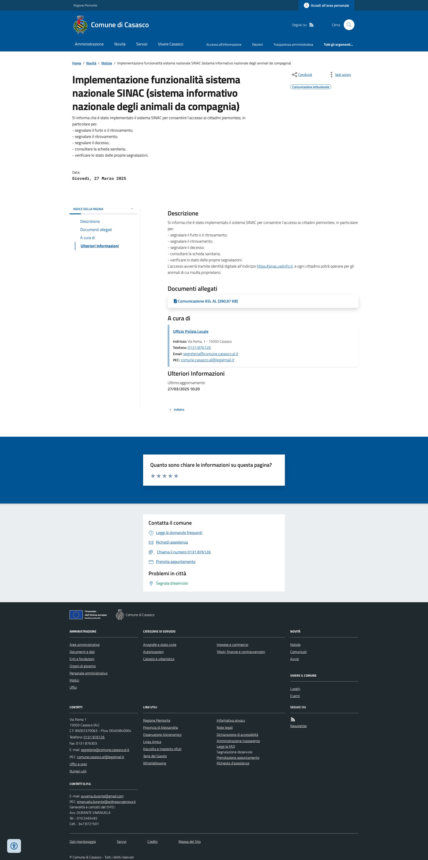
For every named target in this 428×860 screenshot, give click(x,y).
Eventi (295, 695)
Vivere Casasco (170, 44)
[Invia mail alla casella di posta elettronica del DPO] (102, 796)
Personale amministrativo (88, 673)
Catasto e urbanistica (158, 658)
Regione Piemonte (85, 5)
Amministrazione (89, 44)
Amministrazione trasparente (238, 740)
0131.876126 (199, 347)
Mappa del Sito (190, 841)
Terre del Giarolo (155, 756)
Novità (120, 44)
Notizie (106, 63)
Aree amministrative (85, 644)
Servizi (141, 44)
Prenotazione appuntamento (238, 757)
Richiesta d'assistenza (233, 763)
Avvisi (294, 658)
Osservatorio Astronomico (162, 734)
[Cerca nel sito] (347, 24)
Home (76, 63)
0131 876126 (94, 737)
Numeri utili (78, 771)
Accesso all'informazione (223, 44)
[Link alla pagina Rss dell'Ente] (293, 719)
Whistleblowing (154, 763)
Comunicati (298, 651)
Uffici (73, 687)
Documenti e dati (82, 651)
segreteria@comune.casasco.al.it (210, 354)
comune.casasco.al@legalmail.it (207, 360)
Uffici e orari (78, 764)
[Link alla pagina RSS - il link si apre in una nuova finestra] (311, 25)
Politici (74, 680)
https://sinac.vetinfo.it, (275, 266)
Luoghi (295, 688)
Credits (152, 841)
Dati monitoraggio (83, 841)
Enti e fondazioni (82, 658)
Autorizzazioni (153, 651)
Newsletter (298, 726)
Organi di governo (83, 666)
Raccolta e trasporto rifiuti (162, 748)
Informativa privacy (231, 720)
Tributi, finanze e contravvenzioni (241, 651)
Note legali (225, 727)
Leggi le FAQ (226, 746)
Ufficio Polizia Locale (190, 331)
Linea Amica (152, 741)
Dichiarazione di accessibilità (237, 734)
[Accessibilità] (14, 846)
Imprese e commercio (232, 644)
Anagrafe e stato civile (159, 644)
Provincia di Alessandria (160, 727)
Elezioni (257, 44)
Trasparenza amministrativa (293, 44)
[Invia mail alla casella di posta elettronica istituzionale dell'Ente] (105, 749)
